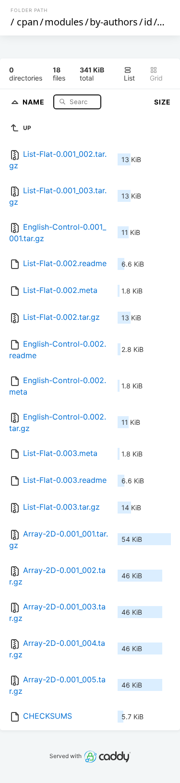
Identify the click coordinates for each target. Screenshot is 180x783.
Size (162, 102)
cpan (27, 21)
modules (64, 21)
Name (35, 101)
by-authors (114, 21)
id (148, 21)
